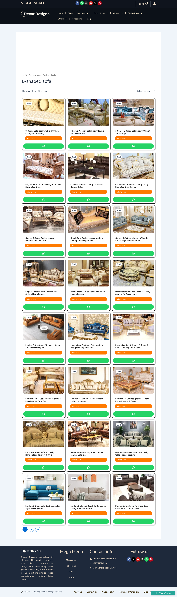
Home (60, 13)
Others (61, 19)
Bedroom (81, 13)
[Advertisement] (88, 55)
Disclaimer (149, 592)
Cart (71, 571)
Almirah (116, 13)
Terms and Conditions (129, 592)
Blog (89, 19)
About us (78, 592)
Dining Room (99, 13)
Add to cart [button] (31, 138)
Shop (70, 13)
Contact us (92, 592)
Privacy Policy (108, 592)
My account (77, 19)
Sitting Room (133, 13)
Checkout (71, 566)
